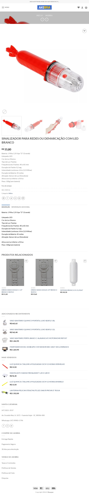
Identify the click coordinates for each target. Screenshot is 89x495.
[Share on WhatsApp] (3, 198)
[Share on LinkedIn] (23, 198)
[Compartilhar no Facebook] (7, 198)
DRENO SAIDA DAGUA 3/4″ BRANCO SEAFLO (44, 291)
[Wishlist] (78, 7)
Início (39, 15)
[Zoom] (4, 112)
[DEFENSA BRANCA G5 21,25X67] (73, 272)
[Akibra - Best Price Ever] (44, 7)
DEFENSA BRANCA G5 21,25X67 (71, 290)
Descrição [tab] (6, 207)
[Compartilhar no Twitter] (11, 198)
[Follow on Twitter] (11, 426)
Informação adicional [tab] (20, 207)
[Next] (83, 71)
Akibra (49, 15)
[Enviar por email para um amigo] (15, 198)
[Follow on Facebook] (3, 426)
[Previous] (6, 71)
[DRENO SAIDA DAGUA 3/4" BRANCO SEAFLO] (44, 272)
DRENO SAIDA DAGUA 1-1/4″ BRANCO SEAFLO (12, 291)
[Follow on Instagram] (7, 426)
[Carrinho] (86, 7)
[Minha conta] (82, 7)
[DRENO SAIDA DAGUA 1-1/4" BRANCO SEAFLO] (15, 272)
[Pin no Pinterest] (19, 198)
